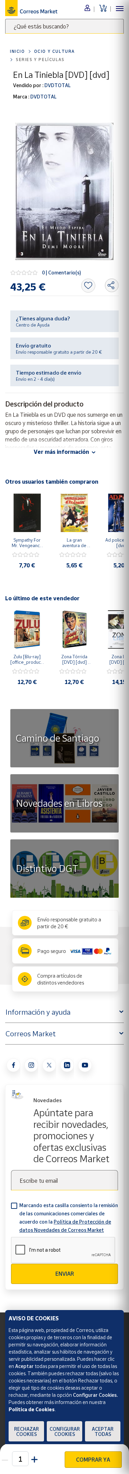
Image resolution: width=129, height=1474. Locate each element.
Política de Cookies (32, 1409)
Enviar (64, 1273)
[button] (35, 1458)
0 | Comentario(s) (61, 272)
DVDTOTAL (57, 85)
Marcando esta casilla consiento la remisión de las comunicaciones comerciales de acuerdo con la (68, 1217)
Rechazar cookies (26, 1431)
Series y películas (40, 59)
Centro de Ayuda (33, 325)
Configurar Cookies (65, 1431)
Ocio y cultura (54, 51)
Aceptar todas (103, 1431)
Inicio (17, 51)
